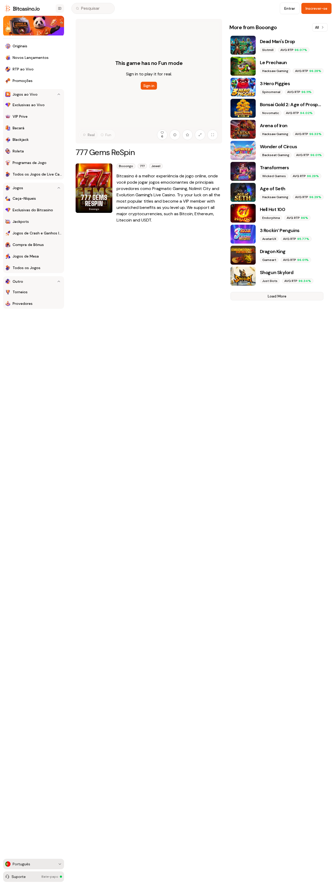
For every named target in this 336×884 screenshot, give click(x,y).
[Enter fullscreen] (212, 135)
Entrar (289, 8)
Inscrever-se (316, 8)
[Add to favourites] (187, 135)
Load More (277, 296)
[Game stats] (175, 135)
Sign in (148, 85)
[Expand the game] (200, 135)
